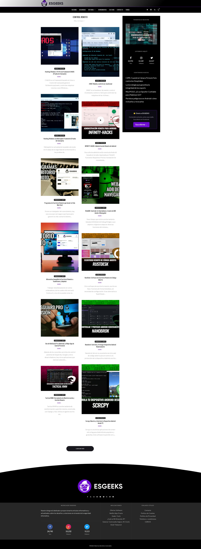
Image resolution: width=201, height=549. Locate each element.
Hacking (74, 10)
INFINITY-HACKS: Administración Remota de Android (100, 146)
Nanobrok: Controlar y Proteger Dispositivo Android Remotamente (100, 346)
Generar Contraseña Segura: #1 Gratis (116, 522)
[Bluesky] (103, 496)
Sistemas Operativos (100, 274)
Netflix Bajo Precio (116, 513)
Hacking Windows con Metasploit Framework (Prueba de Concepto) (60, 140)
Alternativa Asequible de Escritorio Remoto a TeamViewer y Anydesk (59, 280)
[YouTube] (100, 496)
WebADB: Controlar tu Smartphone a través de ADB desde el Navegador (100, 212)
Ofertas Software (116, 510)
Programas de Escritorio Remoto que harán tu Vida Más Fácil (59, 204)
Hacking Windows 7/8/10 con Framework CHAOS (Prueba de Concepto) (59, 73)
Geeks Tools (116, 516)
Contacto (120, 10)
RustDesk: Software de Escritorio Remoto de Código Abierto (100, 279)
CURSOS (148, 522)
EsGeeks (59, 76)
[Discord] (151, 9)
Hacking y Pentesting (59, 68)
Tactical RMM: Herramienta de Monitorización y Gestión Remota (59, 399)
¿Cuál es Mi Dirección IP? (116, 519)
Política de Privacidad (148, 516)
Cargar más (80, 448)
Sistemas (91, 10)
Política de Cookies (148, 513)
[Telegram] (147, 9)
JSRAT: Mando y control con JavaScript (100, 84)
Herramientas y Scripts (59, 200)
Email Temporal (116, 525)
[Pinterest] (97, 496)
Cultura (111, 10)
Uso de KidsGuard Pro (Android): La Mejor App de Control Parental (59, 344)
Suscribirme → (141, 124)
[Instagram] (93, 496)
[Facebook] (87, 496)
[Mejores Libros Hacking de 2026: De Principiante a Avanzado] (141, 34)
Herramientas (102, 10)
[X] (90, 496)
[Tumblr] (106, 496)
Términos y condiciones (148, 519)
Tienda (127, 10)
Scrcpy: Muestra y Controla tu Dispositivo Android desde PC (101, 422)
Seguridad (82, 10)
